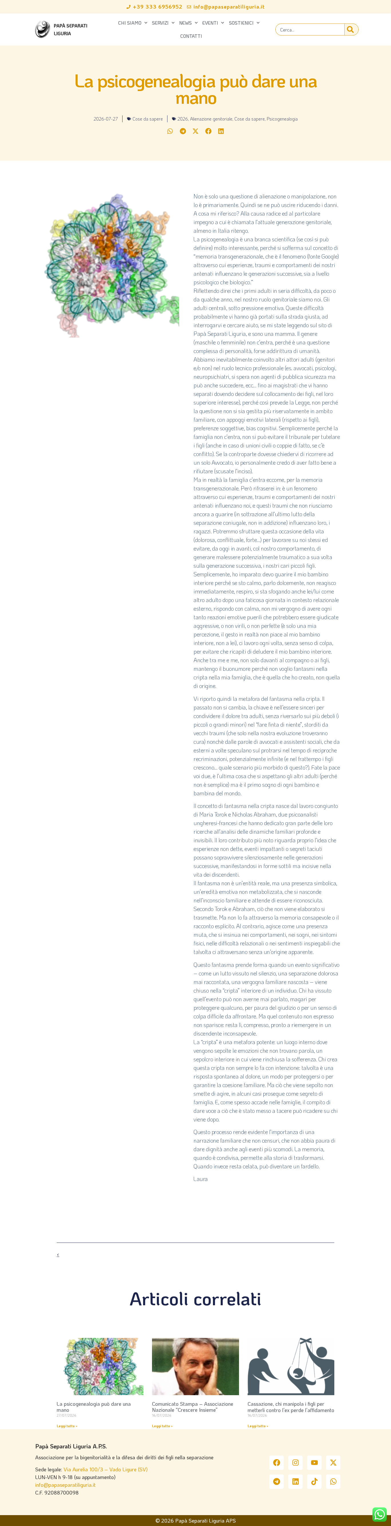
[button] (170, 131)
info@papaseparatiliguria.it (65, 1484)
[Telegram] (276, 1481)
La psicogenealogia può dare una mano (94, 1406)
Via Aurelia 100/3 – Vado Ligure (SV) (106, 1469)
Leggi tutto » (67, 1426)
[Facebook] (276, 1463)
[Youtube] (314, 1463)
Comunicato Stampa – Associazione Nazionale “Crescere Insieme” (192, 1406)
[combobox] (309, 29)
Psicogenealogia (282, 119)
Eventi (210, 23)
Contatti (191, 36)
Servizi (160, 23)
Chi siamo (129, 23)
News (185, 23)
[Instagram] (295, 1463)
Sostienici (241, 23)
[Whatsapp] (333, 1481)
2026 (182, 119)
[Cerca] (351, 29)
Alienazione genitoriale (211, 119)
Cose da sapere (148, 119)
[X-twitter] (333, 1463)
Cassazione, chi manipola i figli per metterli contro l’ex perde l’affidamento (291, 1406)
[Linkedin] (295, 1481)
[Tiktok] (314, 1481)
